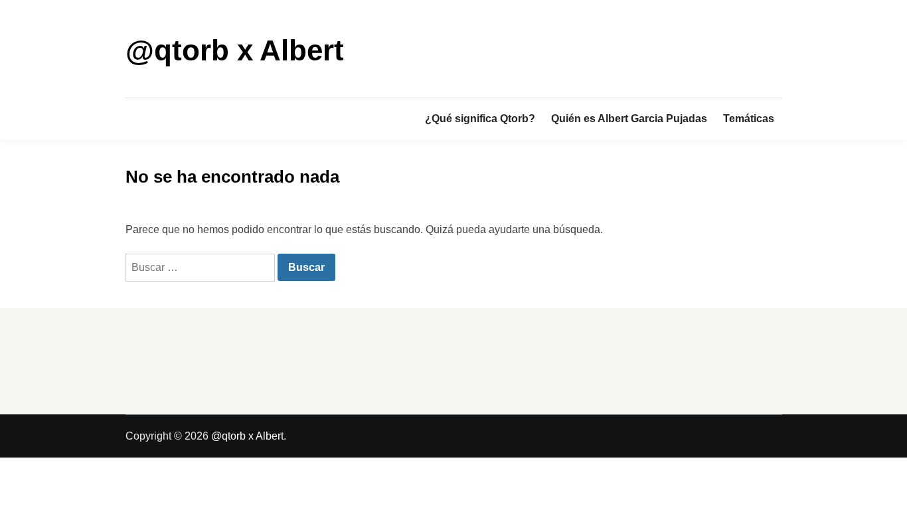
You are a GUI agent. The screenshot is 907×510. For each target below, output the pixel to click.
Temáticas (748, 118)
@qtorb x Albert (234, 50)
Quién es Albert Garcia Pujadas (629, 118)
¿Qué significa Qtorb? (480, 118)
